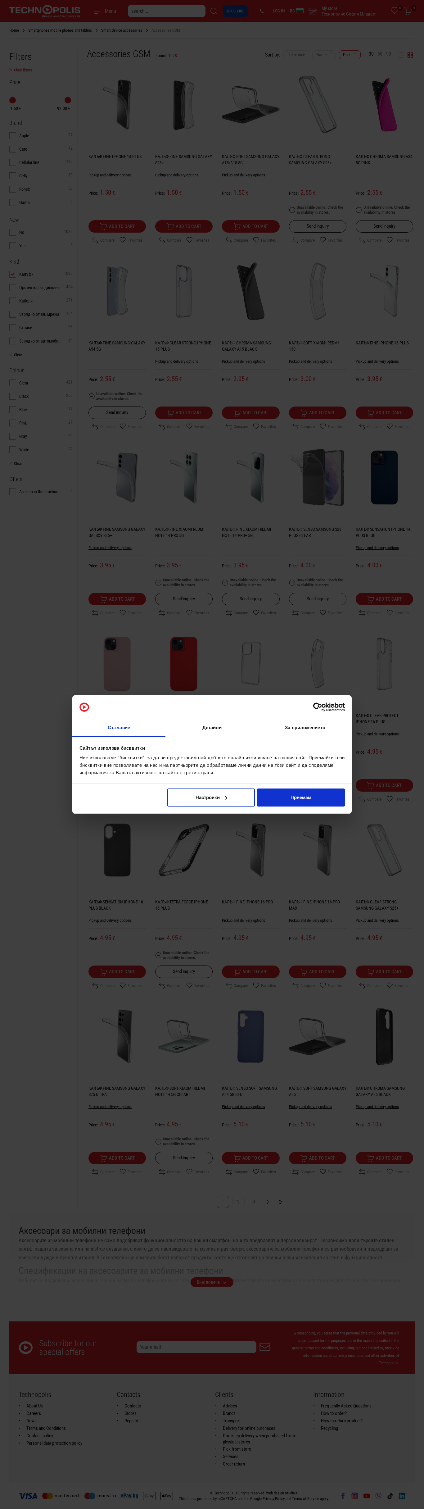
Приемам (301, 797)
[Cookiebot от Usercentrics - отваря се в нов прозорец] (318, 707)
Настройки (208, 797)
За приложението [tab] (305, 727)
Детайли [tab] (212, 727)
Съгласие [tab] (119, 727)
